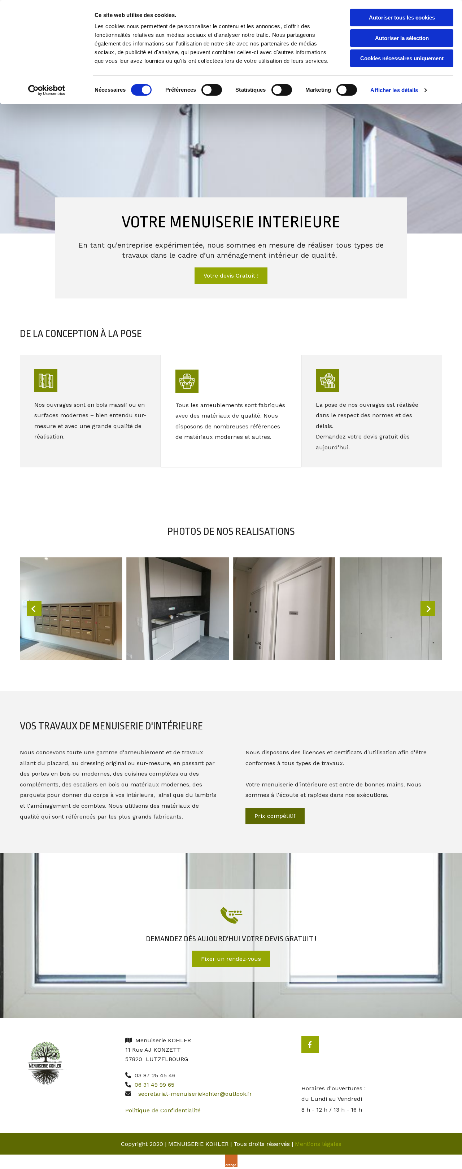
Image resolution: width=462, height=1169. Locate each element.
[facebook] (310, 1044)
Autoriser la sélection (402, 38)
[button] (231, 275)
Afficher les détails (394, 90)
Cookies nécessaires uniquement (402, 58)
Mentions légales (318, 1143)
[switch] (211, 90)
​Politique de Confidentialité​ (163, 1110)
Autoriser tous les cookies (402, 17)
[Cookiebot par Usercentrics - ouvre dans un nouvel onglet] (46, 90)
